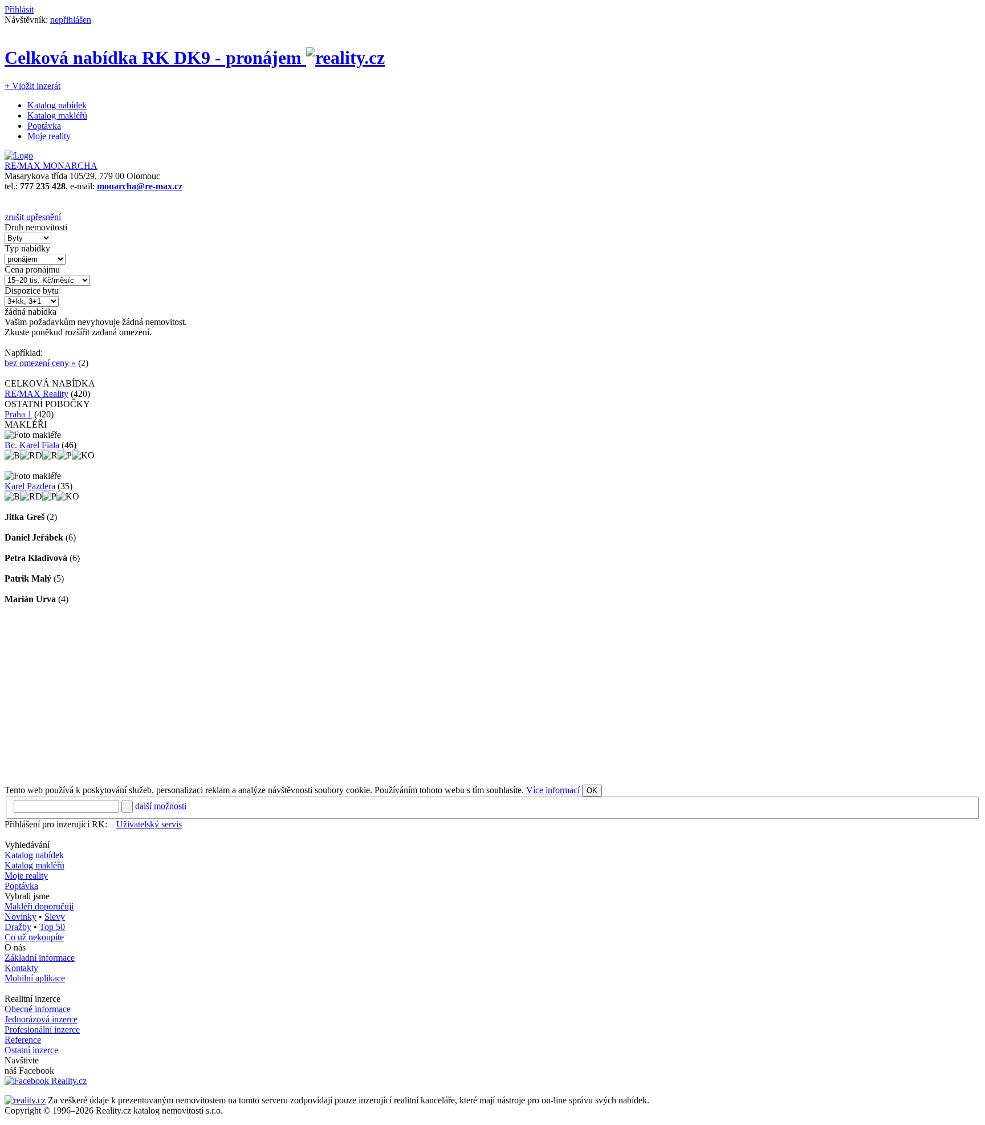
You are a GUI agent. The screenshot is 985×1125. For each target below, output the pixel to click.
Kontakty (21, 968)
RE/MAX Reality (36, 394)
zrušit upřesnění (33, 217)
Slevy (54, 916)
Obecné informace (38, 1009)
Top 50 (52, 927)
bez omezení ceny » (40, 363)
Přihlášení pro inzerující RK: (56, 824)
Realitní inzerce (32, 999)
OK (592, 790)
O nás (15, 947)
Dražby (18, 927)
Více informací (553, 790)
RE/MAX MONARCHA (51, 165)
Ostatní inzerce (31, 1050)
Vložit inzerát (32, 86)
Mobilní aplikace (35, 978)
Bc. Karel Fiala (32, 445)
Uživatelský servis (149, 824)
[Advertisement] (347, 694)
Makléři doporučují (39, 906)
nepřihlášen (70, 20)
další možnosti (160, 806)
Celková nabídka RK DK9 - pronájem (155, 57)
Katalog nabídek (57, 105)
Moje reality (49, 136)
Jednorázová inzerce (41, 1019)
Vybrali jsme (27, 896)
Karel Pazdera (30, 486)
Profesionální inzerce (42, 1029)
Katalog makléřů (57, 115)
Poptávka (44, 126)
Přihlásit (19, 9)
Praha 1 (18, 414)
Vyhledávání (27, 845)
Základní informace (40, 957)
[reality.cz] (25, 1100)
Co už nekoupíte (34, 937)
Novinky (20, 916)
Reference (23, 1040)
